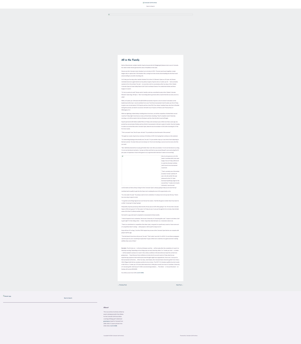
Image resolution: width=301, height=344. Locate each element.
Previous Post (122, 284)
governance (106, 321)
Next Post (179, 284)
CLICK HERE (140, 272)
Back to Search (151, 6)
